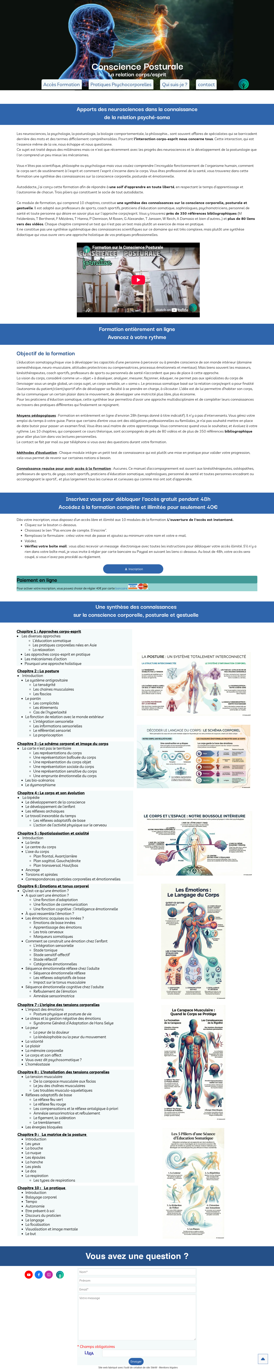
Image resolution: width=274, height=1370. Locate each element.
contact (206, 84)
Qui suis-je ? (174, 84)
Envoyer (136, 1361)
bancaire (121, 588)
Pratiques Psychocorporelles (120, 84)
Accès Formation (61, 84)
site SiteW (151, 1367)
